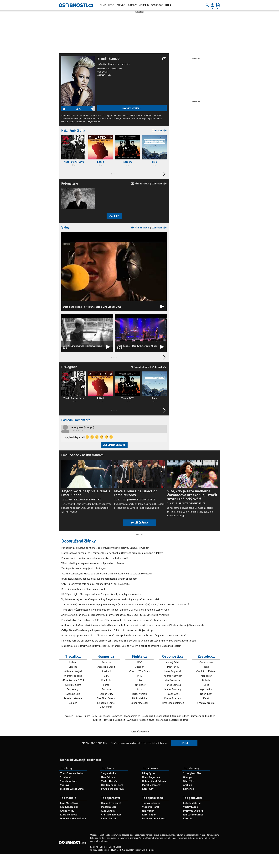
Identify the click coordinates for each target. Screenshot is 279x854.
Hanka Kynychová (111, 803)
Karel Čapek (149, 814)
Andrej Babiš (172, 662)
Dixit (206, 684)
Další (168, 5)
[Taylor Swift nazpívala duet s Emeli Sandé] (86, 474)
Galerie (114, 216)
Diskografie (69, 367)
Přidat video (141, 227)
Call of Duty (106, 693)
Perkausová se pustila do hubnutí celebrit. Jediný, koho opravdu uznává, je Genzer (105, 547)
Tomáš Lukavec (151, 803)
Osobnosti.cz (173, 656)
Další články (139, 522)
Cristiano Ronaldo (111, 814)
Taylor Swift (173, 693)
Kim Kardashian (173, 680)
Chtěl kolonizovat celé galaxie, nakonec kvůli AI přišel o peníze (95, 583)
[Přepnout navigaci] (212, 5)
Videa (65, 227)
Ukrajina (73, 666)
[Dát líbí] (68, 108)
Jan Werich (148, 810)
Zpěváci (121, 5)
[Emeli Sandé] (78, 80)
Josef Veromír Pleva (153, 818)
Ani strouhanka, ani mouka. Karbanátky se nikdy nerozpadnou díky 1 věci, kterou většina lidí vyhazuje (115, 614)
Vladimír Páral (150, 806)
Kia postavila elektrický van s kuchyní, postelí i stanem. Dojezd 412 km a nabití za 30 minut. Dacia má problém (121, 645)
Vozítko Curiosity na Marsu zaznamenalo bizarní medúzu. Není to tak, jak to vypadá (106, 573)
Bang (206, 666)
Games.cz (106, 656)
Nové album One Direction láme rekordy (135, 493)
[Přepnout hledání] (207, 5)
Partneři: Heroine (139, 731)
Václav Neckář (109, 781)
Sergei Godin (108, 773)
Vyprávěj (65, 784)
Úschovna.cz (197, 715)
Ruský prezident (72, 684)
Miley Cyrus (148, 773)
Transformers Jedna (71, 773)
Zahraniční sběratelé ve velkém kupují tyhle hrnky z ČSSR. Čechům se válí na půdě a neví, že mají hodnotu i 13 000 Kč (125, 604)
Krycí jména (206, 689)
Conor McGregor (139, 702)
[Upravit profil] (164, 58)
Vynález (73, 702)
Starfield (106, 671)
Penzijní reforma (73, 698)
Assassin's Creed (106, 666)
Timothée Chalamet (173, 702)
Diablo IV (106, 680)
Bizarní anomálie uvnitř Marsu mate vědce (84, 589)
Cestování (104, 715)
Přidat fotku (141, 183)
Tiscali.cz (73, 656)
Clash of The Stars (139, 671)
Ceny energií (73, 689)
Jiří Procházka (139, 698)
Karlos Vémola (139, 693)
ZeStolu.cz (148, 715)
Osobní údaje (115, 846)
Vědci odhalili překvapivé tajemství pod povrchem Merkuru (92, 563)
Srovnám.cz (162, 719)
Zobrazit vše (159, 130)
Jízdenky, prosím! (206, 702)
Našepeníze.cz (146, 719)
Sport (87, 715)
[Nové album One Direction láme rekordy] (139, 474)
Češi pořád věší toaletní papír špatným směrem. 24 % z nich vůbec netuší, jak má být (107, 630)
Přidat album (141, 367)
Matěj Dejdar (108, 806)
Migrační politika (73, 675)
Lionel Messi (108, 818)
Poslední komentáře (75, 420)
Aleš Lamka (108, 810)
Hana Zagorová (172, 671)
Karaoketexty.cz (180, 715)
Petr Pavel (173, 666)
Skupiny (132, 5)
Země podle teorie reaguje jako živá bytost (84, 568)
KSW (139, 680)
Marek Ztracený (172, 689)
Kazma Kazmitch (173, 675)
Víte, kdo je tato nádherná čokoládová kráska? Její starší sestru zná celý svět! (192, 495)
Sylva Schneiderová (112, 788)
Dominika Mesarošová (73, 818)
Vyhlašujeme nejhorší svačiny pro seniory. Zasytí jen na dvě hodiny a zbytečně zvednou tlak (110, 599)
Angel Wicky (67, 810)
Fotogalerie (69, 183)
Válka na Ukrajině (73, 671)
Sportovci (157, 5)
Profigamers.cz (132, 715)
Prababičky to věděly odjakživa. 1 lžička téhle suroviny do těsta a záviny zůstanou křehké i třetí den (114, 620)
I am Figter (139, 684)
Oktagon (139, 666)
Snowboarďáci (68, 781)
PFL (139, 675)
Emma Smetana (172, 698)
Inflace (73, 662)
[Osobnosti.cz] (76, 5)
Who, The (188, 781)
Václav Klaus (190, 806)
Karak (206, 698)
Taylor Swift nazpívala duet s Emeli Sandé (85, 493)
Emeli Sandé (108, 58)
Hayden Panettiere (112, 784)
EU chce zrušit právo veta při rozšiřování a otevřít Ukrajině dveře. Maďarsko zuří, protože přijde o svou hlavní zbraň (123, 635)
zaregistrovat (132, 743)
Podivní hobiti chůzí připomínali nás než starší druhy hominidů (94, 558)
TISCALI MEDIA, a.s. (120, 850)
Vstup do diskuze (114, 444)
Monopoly (206, 675)
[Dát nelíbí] (88, 108)
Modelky (144, 5)
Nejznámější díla (73, 130)
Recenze (106, 662)
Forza (106, 684)
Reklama (94, 846)
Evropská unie (72, 693)
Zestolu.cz (206, 656)
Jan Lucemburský (193, 814)
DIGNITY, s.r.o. (148, 850)
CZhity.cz (132, 719)
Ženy (94, 715)
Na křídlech (206, 693)
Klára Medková (69, 814)
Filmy (102, 5)
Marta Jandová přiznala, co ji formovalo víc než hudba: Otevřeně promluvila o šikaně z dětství (112, 552)
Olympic (187, 777)
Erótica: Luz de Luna (72, 788)
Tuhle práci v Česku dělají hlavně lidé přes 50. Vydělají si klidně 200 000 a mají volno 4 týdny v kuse (115, 609)
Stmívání (65, 777)
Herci (111, 5)
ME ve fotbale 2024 (73, 680)
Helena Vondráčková (154, 781)
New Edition (108, 777)
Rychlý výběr (131, 108)
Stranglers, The (192, 773)
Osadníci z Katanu (206, 671)
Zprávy (78, 715)
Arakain (187, 784)
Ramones (188, 788)
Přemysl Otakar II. (193, 810)
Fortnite (106, 689)
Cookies (103, 846)
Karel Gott (148, 788)
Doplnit (184, 743)
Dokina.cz (119, 719)
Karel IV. (188, 818)
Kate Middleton (192, 803)
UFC (139, 662)
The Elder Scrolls (106, 698)
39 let (104, 71)
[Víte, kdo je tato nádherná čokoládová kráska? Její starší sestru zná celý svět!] (192, 474)
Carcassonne (206, 662)
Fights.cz (139, 656)
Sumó (139, 689)
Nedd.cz (210, 715)
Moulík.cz (95, 719)
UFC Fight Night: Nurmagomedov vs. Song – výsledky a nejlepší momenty (101, 594)
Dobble (206, 680)
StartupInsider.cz (179, 719)
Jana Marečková (69, 803)
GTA (106, 675)
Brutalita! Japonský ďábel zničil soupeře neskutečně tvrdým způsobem (99, 578)
